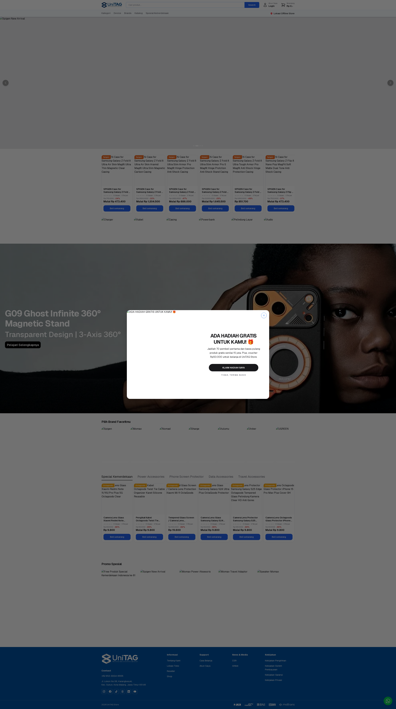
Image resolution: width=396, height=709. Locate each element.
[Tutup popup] (264, 315)
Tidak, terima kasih (233, 375)
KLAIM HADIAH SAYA (233, 367)
